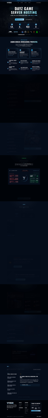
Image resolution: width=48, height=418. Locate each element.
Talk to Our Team (18, 265)
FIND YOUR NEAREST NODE (33, 310)
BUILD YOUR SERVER (33, 147)
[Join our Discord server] (7, 409)
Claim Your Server (20, 19)
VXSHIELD (25, 2)
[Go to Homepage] (9, 2)
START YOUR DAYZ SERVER (33, 100)
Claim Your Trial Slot (20, 278)
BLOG (18, 2)
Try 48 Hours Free (29, 19)
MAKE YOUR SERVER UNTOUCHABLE (24, 197)
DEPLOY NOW (10, 234)
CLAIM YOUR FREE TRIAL (36, 410)
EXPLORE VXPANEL (15, 340)
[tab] (16, 215)
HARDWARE (21, 2)
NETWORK (29, 2)
